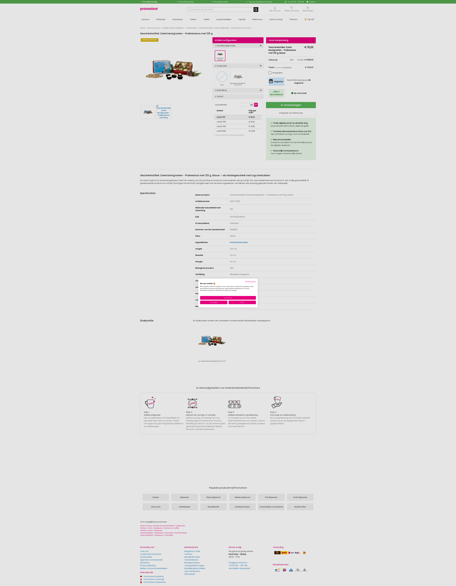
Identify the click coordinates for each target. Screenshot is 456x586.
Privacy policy (250, 281)
